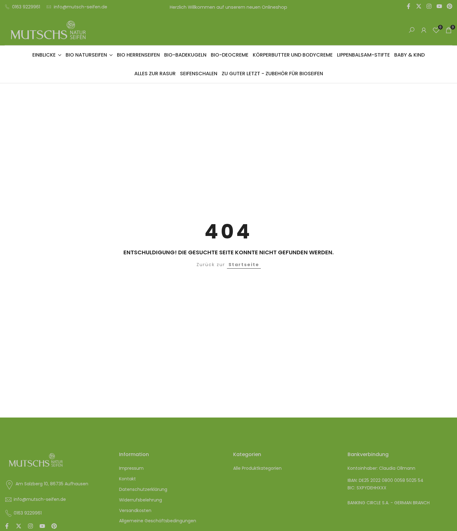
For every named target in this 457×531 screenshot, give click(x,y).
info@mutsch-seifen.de (80, 7)
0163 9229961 (26, 7)
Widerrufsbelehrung (140, 500)
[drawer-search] (411, 30)
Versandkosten (135, 510)
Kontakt (127, 479)
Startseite (243, 264)
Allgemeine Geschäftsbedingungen (157, 521)
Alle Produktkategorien (257, 468)
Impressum (131, 468)
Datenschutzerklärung (143, 489)
